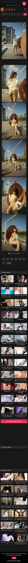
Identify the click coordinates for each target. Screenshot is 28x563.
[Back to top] (23, 559)
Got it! (14, 557)
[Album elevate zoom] (24, 3)
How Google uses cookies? (14, 560)
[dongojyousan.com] (11, 10)
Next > (9, 263)
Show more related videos (14, 421)
